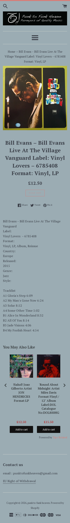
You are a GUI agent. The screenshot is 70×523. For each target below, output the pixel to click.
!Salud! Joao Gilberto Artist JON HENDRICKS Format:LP (21, 393)
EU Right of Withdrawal (19, 481)
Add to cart (21, 429)
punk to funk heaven (39, 503)
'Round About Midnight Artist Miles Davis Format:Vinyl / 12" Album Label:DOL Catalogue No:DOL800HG (49, 399)
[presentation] (5, 385)
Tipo (55, 437)
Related (63, 437)
